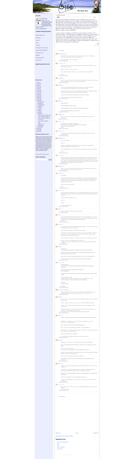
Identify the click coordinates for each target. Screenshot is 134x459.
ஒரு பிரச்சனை (60, 448)
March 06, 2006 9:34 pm (63, 361)
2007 (38, 98)
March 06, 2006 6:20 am (63, 206)
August (39, 106)
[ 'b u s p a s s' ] (60, 63)
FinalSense (69, 454)
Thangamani (59, 114)
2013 (38, 90)
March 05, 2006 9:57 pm (63, 119)
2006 (38, 100)
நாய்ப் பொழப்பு (40, 119)
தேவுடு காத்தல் (38, 60)
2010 (38, 94)
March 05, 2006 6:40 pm (63, 75)
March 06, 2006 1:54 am (63, 152)
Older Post (58, 433)
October (40, 103)
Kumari (58, 246)
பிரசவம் (37, 42)
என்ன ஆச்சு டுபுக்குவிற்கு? (62, 442)
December (40, 101)
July (39, 107)
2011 (38, 93)
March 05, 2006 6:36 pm (63, 60)
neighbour (59, 101)
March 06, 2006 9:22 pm (63, 312)
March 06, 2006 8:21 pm (63, 294)
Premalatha (59, 85)
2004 (38, 129)
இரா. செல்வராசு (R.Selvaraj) (62, 289)
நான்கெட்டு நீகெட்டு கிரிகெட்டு (42, 50)
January (40, 126)
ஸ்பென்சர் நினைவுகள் (40, 57)
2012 (38, 91)
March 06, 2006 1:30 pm (63, 244)
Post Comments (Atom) (67, 436)
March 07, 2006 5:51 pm (63, 390)
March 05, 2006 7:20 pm (63, 111)
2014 (38, 88)
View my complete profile (41, 28)
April (39, 112)
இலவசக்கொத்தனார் (61, 53)
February (40, 125)
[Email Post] (97, 43)
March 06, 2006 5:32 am (63, 170)
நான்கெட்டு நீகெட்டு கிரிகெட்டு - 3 (44, 115)
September (40, 104)
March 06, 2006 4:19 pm (63, 260)
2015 (38, 87)
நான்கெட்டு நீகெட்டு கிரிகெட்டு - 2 (44, 116)
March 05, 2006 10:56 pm (63, 128)
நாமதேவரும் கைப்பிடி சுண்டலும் (42, 47)
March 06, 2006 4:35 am (63, 163)
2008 (38, 97)
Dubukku (59, 296)
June (39, 109)
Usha (58, 214)
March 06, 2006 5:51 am (63, 188)
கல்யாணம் (38, 40)
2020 (38, 82)
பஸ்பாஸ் (47, 154)
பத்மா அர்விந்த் (60, 78)
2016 (38, 85)
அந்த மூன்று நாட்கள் (40, 52)
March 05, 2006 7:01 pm (63, 98)
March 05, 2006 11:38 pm (63, 135)
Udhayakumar (60, 166)
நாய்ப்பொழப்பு (38, 37)
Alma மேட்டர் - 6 (41, 123)
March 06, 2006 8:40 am (63, 212)
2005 (38, 128)
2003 (38, 131)
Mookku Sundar (60, 138)
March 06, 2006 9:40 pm (63, 382)
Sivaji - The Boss (61, 447)
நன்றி (58, 17)
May (39, 110)
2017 (38, 84)
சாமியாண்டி (38, 45)
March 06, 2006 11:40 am (63, 221)
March (39, 113)
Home (77, 433)
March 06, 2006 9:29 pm (63, 337)
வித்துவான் (38, 55)
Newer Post (96, 433)
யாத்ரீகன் (59, 224)
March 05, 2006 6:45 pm (63, 82)
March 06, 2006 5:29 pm (63, 287)
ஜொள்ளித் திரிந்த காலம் (40, 35)
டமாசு (98, 45)
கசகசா (58, 445)
